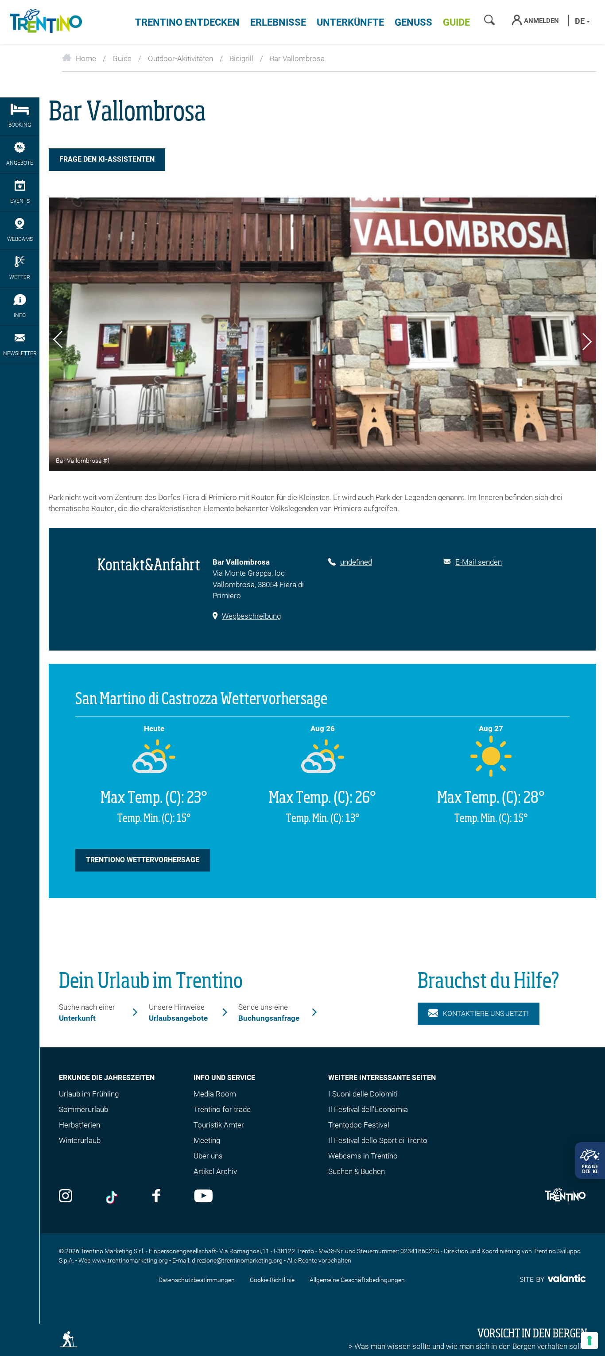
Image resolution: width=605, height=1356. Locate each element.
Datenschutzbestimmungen (197, 1279)
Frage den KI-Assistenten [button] (107, 159)
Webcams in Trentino (363, 1155)
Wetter (19, 277)
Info (20, 315)
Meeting (207, 1140)
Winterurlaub (80, 1140)
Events (20, 201)
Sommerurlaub (83, 1109)
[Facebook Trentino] (156, 1197)
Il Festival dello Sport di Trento (377, 1140)
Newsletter (20, 353)
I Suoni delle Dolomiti (363, 1093)
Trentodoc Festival (358, 1124)
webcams (20, 239)
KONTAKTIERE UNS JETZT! (486, 1013)
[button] (57, 341)
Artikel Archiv (215, 1171)
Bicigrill (241, 58)
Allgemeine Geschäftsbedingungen (357, 1279)
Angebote (19, 163)
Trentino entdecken (187, 22)
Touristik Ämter (219, 1124)
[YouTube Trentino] (203, 1197)
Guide (456, 22)
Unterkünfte (350, 22)
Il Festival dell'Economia (368, 1109)
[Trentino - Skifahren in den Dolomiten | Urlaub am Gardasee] (44, 22)
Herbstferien (79, 1124)
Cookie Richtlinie (272, 1279)
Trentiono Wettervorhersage (142, 860)
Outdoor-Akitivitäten (180, 58)
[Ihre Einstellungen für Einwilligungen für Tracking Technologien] (589, 1340)
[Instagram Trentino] (65, 1197)
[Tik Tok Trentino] (112, 1197)
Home (86, 58)
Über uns (208, 1155)
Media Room (215, 1093)
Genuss (413, 22)
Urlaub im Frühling (89, 1093)
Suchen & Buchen (356, 1171)
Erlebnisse (278, 22)
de (580, 21)
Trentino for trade (222, 1109)
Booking (19, 125)
